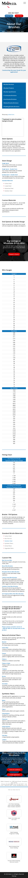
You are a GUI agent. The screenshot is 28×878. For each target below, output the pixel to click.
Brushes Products (9, 88)
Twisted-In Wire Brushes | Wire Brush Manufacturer (13, 32)
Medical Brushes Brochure (11, 103)
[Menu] (24, 3)
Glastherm (18, 806)
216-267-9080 (9, 784)
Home (3, 31)
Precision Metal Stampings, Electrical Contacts (14, 861)
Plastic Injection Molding (13, 805)
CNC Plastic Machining (14, 804)
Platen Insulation (11, 806)
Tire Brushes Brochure (10, 95)
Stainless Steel (8, 541)
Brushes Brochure (9, 84)
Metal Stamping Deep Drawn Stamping (14, 847)
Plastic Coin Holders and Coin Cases (14, 818)
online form (11, 114)
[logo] (11, 3)
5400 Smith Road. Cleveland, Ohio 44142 (19, 782)
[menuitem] (24, 3)
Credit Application (15, 775)
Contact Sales (9, 16)
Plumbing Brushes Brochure (11, 106)
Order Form (19, 16)
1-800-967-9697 (8, 785)
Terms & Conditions (14, 770)
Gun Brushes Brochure (10, 99)
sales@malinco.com (22, 785)
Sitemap (14, 876)
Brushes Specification (10, 92)
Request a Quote (14, 254)
